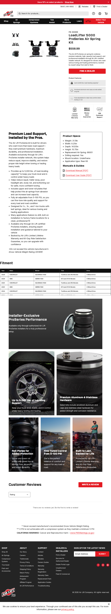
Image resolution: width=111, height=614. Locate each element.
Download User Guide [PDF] (78, 175)
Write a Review (90, 485)
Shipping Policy (25, 569)
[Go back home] (8, 13)
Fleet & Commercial (63, 574)
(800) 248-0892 (67, 6)
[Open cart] (106, 13)
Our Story (23, 552)
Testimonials (24, 559)
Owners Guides (43, 562)
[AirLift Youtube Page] (107, 565)
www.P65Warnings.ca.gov (82, 533)
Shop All (5, 552)
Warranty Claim (43, 575)
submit (102, 554)
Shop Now (69, 2)
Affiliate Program (26, 582)
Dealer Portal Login (63, 564)
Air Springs (5, 555)
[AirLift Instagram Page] (102, 565)
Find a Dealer (87, 71)
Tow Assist (5, 565)
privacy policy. (67, 609)
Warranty (41, 566)
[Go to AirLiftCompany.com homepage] (9, 592)
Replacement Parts (44, 579)
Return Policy (24, 573)
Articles (40, 555)
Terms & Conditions (27, 566)
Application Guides (44, 582)
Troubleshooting (44, 586)
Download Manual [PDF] (77, 170)
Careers (23, 555)
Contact (40, 552)
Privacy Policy (25, 562)
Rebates (41, 559)
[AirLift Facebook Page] (98, 565)
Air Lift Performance (27, 586)
